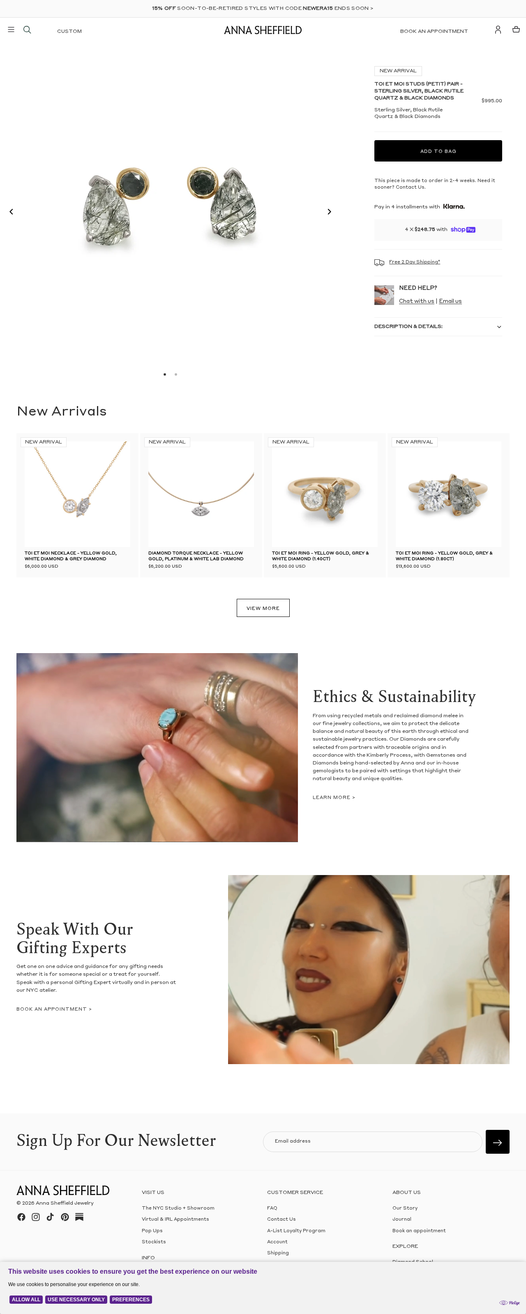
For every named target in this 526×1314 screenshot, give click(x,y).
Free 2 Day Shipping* (414, 262)
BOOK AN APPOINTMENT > (54, 1009)
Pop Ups (152, 1231)
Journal (401, 1219)
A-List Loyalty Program (296, 1231)
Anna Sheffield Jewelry (65, 1203)
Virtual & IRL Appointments (175, 1219)
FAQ (272, 1208)
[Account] (498, 30)
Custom (69, 31)
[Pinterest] (65, 1217)
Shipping (278, 1253)
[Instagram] (36, 1217)
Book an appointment (434, 31)
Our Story (405, 1208)
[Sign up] (498, 1142)
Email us (450, 301)
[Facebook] (21, 1217)
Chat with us (416, 301)
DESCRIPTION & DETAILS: (408, 326)
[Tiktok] (50, 1217)
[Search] (27, 30)
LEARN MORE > (334, 798)
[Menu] (11, 29)
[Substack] (79, 1217)
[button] (9, 213)
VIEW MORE (263, 609)
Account (277, 1242)
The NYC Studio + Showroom (178, 1208)
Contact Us (281, 1219)
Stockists (154, 1242)
